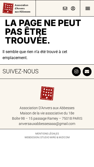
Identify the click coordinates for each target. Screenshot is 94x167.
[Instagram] (76, 71)
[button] (87, 8)
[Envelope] (87, 71)
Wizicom (64, 137)
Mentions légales (47, 133)
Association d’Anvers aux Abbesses (22, 8)
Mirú (53, 137)
